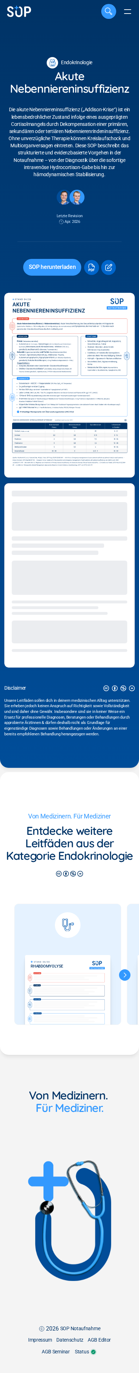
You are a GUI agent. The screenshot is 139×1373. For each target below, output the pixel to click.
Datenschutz (69, 1340)
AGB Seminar (56, 1352)
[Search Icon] (108, 11)
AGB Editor (99, 1340)
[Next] (124, 975)
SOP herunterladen (52, 267)
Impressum (40, 1340)
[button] (91, 267)
